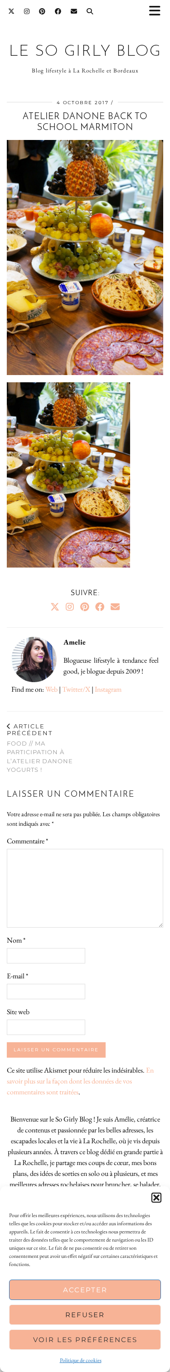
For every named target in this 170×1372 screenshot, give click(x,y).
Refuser (85, 1314)
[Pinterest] (42, 11)
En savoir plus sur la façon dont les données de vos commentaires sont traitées (80, 1081)
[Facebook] (58, 11)
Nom (16, 940)
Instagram (108, 689)
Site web (18, 1011)
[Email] (74, 11)
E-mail (17, 976)
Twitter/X (76, 689)
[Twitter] (11, 11)
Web (51, 689)
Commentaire (27, 841)
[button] (158, 11)
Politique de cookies (81, 1360)
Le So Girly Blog (85, 51)
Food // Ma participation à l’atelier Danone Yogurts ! (40, 748)
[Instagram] (27, 11)
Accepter (85, 1289)
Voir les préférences (85, 1339)
